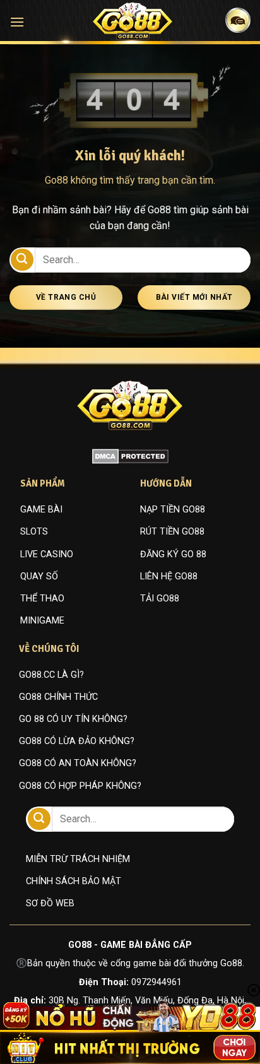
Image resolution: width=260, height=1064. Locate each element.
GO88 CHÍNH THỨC (58, 697)
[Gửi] (22, 260)
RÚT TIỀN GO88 (172, 531)
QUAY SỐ (39, 576)
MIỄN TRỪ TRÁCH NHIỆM (78, 859)
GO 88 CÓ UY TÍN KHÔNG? (73, 719)
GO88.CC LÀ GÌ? (51, 675)
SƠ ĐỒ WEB (50, 903)
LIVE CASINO (46, 554)
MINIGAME (42, 620)
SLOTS (34, 531)
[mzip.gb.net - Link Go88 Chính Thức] (133, 21)
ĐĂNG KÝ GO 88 (173, 554)
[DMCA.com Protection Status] (130, 455)
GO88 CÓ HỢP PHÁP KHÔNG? (80, 786)
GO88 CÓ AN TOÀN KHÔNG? (77, 763)
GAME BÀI (41, 509)
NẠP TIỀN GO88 (172, 509)
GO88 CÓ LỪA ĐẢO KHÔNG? (76, 741)
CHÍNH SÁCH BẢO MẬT (73, 881)
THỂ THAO (42, 598)
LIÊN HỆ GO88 (169, 576)
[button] (17, 21)
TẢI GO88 (159, 598)
